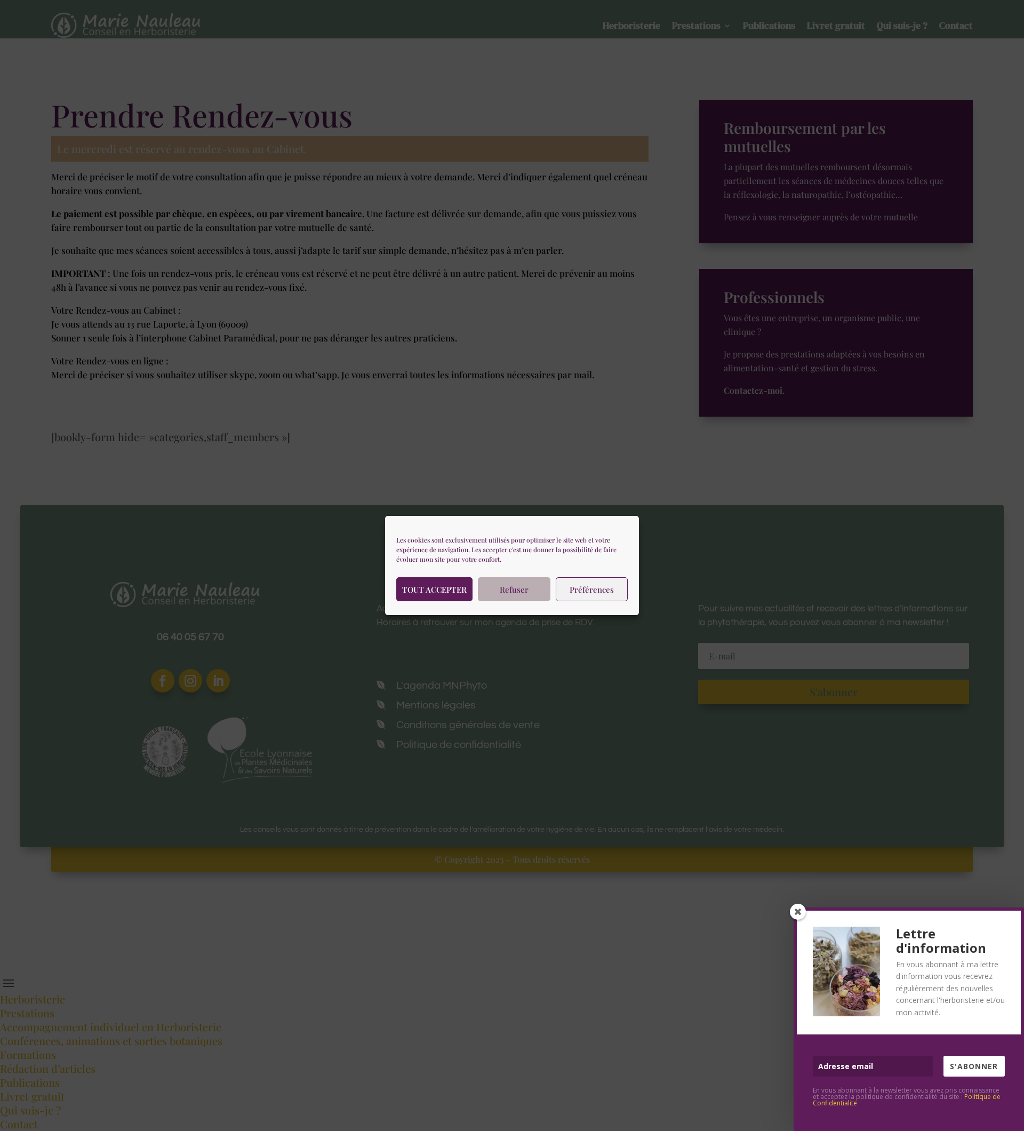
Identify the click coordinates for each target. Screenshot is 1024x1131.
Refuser (514, 589)
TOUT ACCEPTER (434, 589)
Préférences (592, 589)
